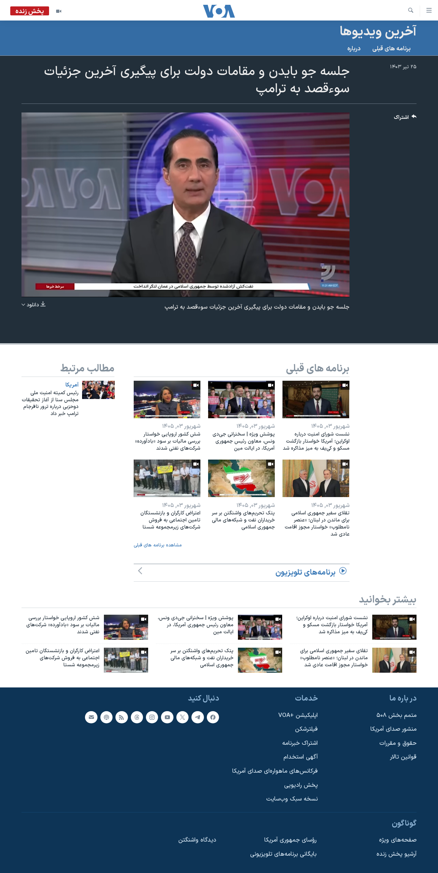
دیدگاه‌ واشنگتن (197, 840)
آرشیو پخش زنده (396, 854)
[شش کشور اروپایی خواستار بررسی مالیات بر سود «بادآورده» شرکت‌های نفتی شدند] (167, 399)
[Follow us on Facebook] (213, 717)
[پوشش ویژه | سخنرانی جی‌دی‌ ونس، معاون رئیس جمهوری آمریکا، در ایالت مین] (241, 399)
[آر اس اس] (121, 717)
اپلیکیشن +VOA (298, 715)
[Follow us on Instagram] (152, 717)
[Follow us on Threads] (137, 717)
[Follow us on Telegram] (197, 717)
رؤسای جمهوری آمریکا (290, 840)
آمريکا (72, 385)
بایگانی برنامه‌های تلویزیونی (283, 854)
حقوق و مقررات (398, 743)
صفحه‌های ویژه (398, 840)
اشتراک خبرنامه (300, 743)
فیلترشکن (306, 729)
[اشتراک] (91, 717)
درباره (354, 49)
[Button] (405, 119)
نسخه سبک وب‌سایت (292, 799)
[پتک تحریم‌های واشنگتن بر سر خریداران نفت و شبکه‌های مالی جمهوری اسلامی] (241, 478)
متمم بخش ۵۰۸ (396, 715)
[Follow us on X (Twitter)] (182, 717)
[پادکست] (106, 717)
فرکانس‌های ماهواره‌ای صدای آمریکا (275, 771)
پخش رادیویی (301, 785)
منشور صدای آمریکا (393, 729)
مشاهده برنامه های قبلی (158, 545)
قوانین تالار (403, 757)
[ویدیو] (58, 11)
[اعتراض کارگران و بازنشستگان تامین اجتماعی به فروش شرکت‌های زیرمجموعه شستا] (167, 478)
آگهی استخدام (300, 757)
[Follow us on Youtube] (167, 717)
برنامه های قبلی (391, 49)
